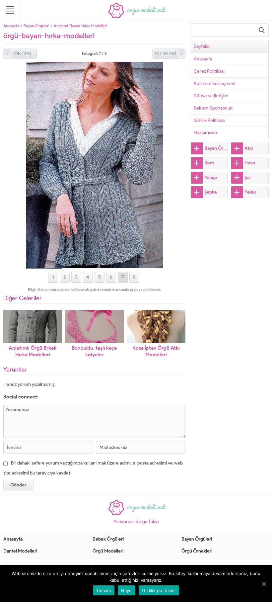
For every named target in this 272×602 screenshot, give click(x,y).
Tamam (103, 590)
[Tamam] (263, 583)
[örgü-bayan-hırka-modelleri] (94, 266)
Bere (209, 163)
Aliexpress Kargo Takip (136, 521)
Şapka (210, 192)
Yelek (250, 192)
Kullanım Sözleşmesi (214, 83)
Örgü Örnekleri (196, 551)
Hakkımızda (205, 132)
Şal (247, 177)
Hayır (126, 590)
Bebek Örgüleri (108, 539)
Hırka (249, 163)
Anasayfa (11, 25)
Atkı (248, 148)
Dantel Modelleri (20, 551)
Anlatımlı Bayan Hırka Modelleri (80, 25)
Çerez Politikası (209, 71)
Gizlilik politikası (159, 590)
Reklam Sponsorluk (213, 108)
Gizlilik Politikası (209, 120)
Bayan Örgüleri (36, 25)
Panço (210, 177)
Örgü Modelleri (108, 551)
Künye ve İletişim (211, 96)
